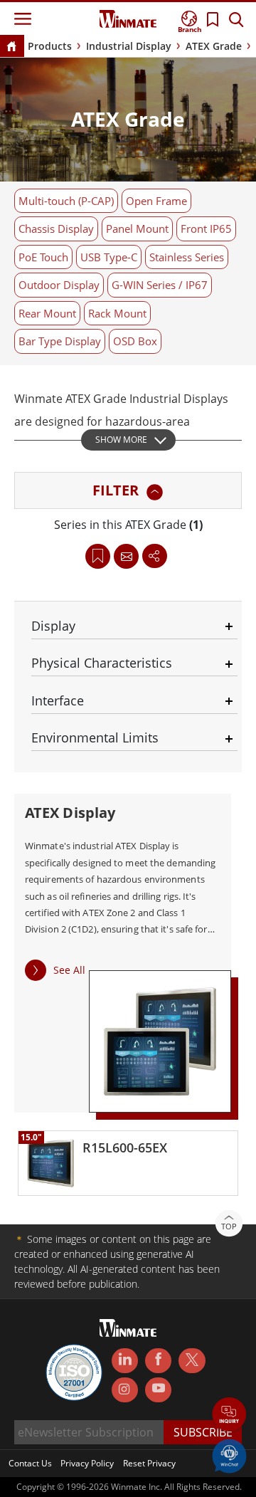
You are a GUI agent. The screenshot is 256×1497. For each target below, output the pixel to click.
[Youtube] (158, 1390)
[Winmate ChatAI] (229, 1455)
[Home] (11, 47)
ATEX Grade (214, 46)
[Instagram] (125, 1389)
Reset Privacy (149, 1463)
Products (50, 46)
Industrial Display (128, 46)
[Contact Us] (126, 556)
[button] (229, 1415)
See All (69, 970)
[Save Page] (98, 554)
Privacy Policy (87, 1463)
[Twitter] (192, 1359)
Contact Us (30, 1463)
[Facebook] (158, 1361)
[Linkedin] (125, 1361)
